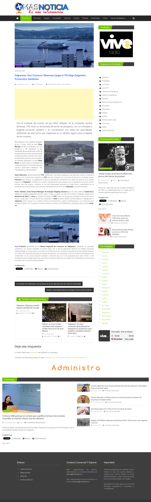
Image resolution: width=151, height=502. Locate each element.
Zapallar (105, 323)
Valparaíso (68, 84)
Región (46, 18)
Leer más (101, 209)
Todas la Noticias (108, 130)
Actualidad (57, 18)
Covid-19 (105, 88)
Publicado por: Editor (22, 84)
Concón (105, 256)
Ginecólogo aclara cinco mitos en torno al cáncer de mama (111, 409)
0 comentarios (38, 84)
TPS (63, 84)
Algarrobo (105, 252)
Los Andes (105, 273)
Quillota (104, 298)
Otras (105, 18)
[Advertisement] (54, 104)
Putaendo (105, 295)
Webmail (23, 476)
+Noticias (105, 77)
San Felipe (105, 305)
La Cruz (104, 263)
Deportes (105, 98)
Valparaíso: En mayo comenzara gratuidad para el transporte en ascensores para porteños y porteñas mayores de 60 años (80, 328)
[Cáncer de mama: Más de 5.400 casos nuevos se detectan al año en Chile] (104, 217)
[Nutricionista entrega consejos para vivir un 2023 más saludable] (104, 231)
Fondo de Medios (117, 18)
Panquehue (106, 288)
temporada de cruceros (54, 84)
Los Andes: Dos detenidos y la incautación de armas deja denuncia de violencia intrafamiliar (49, 284)
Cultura (76, 18)
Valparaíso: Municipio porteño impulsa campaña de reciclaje (27, 306)
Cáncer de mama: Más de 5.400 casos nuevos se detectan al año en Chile (121, 218)
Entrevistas (95, 18)
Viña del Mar (106, 320)
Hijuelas (104, 277)
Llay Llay (105, 270)
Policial (85, 18)
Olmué (104, 284)
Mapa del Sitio (25, 473)
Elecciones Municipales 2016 (112, 102)
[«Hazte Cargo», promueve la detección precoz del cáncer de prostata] (116, 157)
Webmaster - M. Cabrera (25, 313)
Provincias (26, 18)
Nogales (105, 281)
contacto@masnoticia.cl (80, 482)
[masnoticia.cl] (17, 18)
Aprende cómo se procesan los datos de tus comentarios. (65, 357)
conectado (34, 352)
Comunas (37, 18)
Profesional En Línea (109, 120)
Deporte (67, 18)
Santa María (106, 309)
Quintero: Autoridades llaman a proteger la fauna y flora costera (69, 290)
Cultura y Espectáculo (109, 95)
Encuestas (105, 106)
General (104, 113)
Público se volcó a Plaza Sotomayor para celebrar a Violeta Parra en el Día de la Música (52, 327)
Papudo (104, 291)
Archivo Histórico (26, 480)
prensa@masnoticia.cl (74, 474)
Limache (105, 266)
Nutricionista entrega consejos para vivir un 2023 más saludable (122, 232)
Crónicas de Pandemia (110, 91)
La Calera (105, 259)
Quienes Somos (26, 469)
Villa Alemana (106, 316)
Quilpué (104, 302)
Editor (81, 336)
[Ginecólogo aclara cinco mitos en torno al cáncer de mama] (83, 410)
